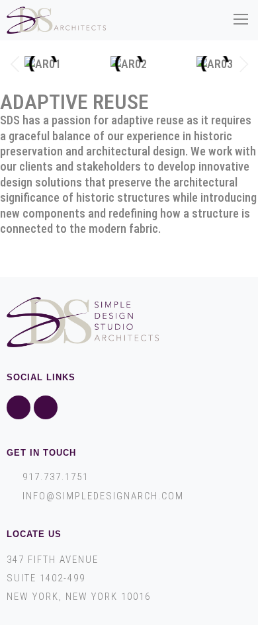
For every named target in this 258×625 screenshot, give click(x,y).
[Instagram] (46, 407)
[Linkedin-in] (18, 407)
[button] (240, 20)
